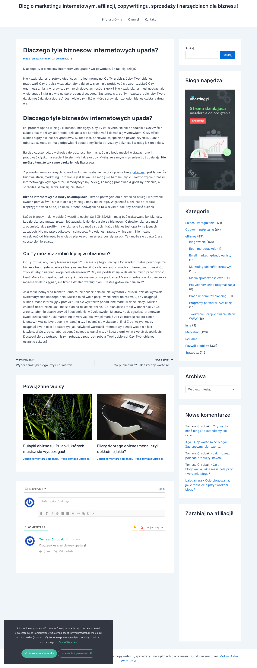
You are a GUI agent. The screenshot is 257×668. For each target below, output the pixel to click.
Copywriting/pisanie (199, 229)
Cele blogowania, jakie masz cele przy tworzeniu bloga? (209, 469)
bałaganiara (193, 480)
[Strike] (57, 513)
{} (88, 513)
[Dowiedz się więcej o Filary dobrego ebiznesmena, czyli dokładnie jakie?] (131, 417)
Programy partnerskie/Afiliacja (211, 303)
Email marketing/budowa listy (210, 255)
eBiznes (53, 458)
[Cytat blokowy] (73, 513)
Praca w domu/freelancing (208, 296)
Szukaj (189, 48)
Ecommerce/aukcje (202, 248)
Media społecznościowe (206, 278)
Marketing (192, 332)
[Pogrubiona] (41, 513)
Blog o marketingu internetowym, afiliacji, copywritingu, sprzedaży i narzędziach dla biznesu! (128, 6)
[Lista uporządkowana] (62, 513)
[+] (94, 513)
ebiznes (138, 172)
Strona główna (111, 19)
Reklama (191, 339)
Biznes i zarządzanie (199, 223)
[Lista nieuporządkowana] (67, 513)
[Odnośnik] (83, 513)
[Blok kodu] (78, 513)
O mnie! (133, 19)
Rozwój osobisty (197, 346)
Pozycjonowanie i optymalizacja (212, 285)
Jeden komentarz (34, 458)
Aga (188, 442)
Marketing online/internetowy (210, 267)
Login (161, 488)
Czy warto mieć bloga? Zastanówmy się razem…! (206, 430)
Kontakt (150, 19)
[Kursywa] (46, 513)
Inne (188, 325)
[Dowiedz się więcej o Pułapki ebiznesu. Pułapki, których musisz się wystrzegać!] (57, 417)
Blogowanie (197, 242)
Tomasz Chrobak (51, 539)
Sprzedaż (192, 352)
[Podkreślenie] (52, 513)
